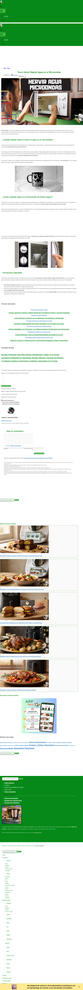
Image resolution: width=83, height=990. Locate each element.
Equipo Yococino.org (6, 420)
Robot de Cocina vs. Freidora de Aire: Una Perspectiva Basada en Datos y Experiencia (39, 340)
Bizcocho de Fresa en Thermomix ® (11, 404)
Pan (7, 926)
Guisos (8, 873)
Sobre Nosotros (9, 783)
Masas (8, 922)
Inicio (5, 68)
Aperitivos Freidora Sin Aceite (6, 742)
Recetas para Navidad (61, 745)
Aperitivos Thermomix (16, 742)
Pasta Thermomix (4, 745)
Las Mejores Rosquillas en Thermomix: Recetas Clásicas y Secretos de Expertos (32, 358)
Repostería (9, 959)
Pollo (7, 951)
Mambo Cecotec (6, 900)
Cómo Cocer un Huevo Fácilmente (10, 402)
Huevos (8, 967)
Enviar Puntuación (6, 385)
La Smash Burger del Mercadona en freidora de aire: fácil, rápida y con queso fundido (21, 622)
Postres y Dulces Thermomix (41, 745)
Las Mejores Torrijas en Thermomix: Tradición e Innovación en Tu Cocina (29, 361)
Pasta (7, 930)
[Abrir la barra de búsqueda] (1, 6)
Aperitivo (8, 860)
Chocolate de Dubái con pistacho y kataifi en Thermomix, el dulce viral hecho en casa (21, 555)
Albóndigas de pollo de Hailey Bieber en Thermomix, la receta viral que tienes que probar (22, 589)
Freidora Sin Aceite (7, 978)
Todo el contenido (10, 791)
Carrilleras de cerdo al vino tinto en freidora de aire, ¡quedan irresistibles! (18, 690)
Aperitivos (8, 903)
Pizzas (8, 947)
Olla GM (4, 975)
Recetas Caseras (7, 980)
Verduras (8, 971)
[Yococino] (1, 3)
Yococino (15, 75)
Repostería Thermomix (24, 748)
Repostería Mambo (6, 748)
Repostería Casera (72, 745)
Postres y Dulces (10, 955)
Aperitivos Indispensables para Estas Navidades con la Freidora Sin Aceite (39, 324)
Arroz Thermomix (24, 742)
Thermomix (5, 857)
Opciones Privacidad (39, 845)
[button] (5, 16)
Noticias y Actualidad (67, 742)
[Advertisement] (39, 57)
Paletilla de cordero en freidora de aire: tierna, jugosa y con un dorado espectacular (20, 656)
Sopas (7, 963)
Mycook (4, 983)
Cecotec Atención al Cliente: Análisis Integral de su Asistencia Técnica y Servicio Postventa (39, 313)
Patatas (8, 935)
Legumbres (9, 918)
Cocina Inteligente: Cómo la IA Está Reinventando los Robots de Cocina (39, 335)
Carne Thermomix (57, 742)
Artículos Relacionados (8, 400)
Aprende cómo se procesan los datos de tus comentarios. (38, 458)
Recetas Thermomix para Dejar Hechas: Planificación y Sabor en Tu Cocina (30, 355)
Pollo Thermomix (11, 745)
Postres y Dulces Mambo (21, 745)
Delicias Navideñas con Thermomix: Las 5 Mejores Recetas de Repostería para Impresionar (39, 329)
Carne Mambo (49, 742)
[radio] (40, 376)
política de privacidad (15, 445)
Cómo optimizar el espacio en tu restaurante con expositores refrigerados (39, 318)
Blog (8, 68)
